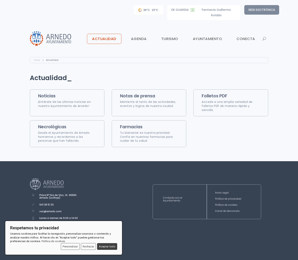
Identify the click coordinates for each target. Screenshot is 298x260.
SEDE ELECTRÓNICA (261, 10)
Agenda (139, 38)
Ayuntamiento (207, 38)
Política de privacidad (228, 198)
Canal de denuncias (227, 211)
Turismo (169, 38)
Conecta (246, 38)
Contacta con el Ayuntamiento (172, 199)
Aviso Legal (222, 192)
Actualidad (104, 38)
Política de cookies (226, 205)
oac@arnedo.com (50, 211)
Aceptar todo (107, 246)
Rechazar (88, 246)
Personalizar (70, 246)
